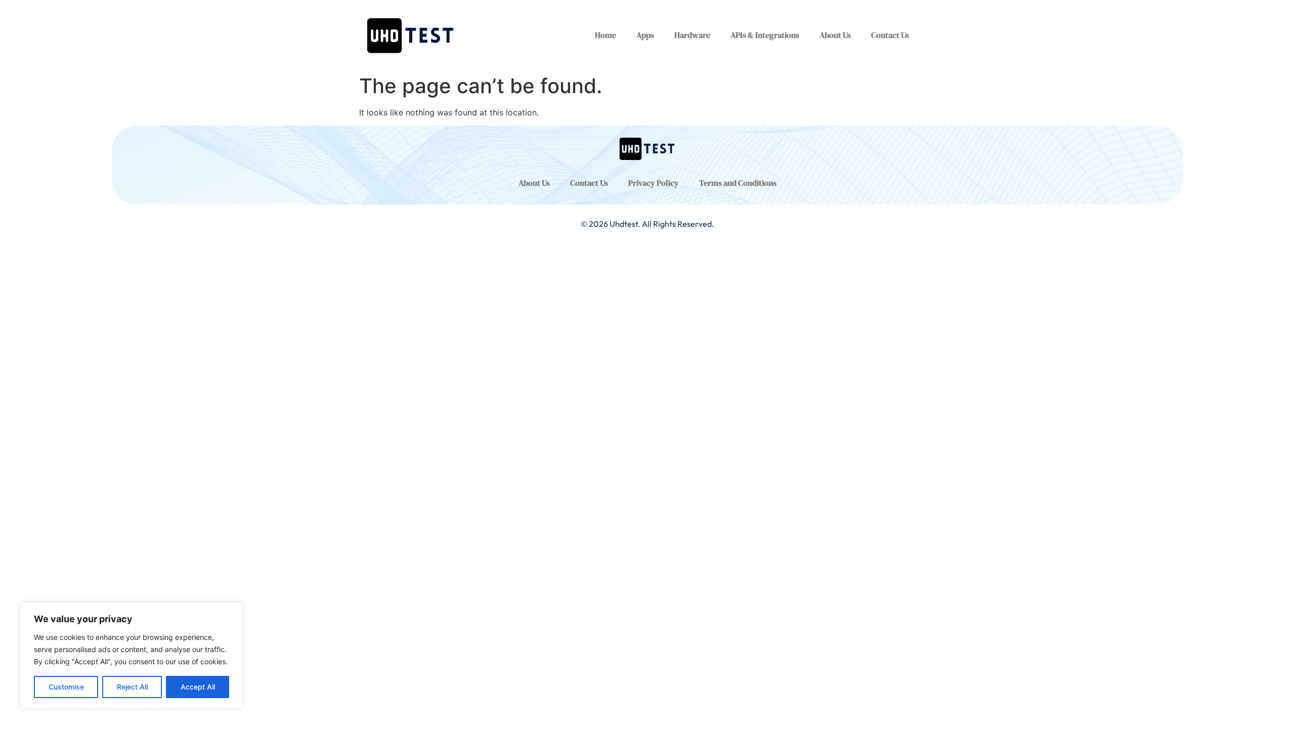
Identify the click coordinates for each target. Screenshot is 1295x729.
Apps (645, 34)
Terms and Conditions (737, 182)
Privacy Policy (653, 182)
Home (605, 34)
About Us (835, 34)
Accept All (198, 686)
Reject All (132, 686)
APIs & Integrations (764, 34)
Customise (66, 686)
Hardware (692, 34)
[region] (131, 655)
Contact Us (890, 34)
